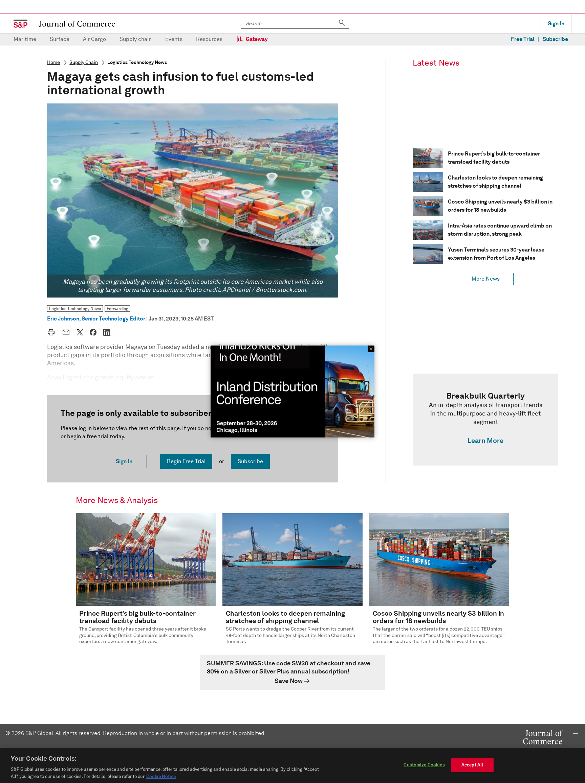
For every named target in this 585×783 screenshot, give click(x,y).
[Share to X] (80, 332)
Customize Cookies (424, 764)
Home (53, 62)
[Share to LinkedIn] (107, 332)
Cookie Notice (161, 776)
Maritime (25, 39)
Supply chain (136, 39)
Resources (209, 39)
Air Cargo (94, 39)
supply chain (83, 62)
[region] (292, 765)
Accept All (472, 764)
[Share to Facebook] (93, 332)
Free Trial (523, 39)
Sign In (556, 23)
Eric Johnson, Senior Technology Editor (96, 318)
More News (486, 279)
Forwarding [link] (117, 308)
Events (173, 39)
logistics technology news (137, 62)
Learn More (485, 440)
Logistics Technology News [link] (75, 308)
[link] (485, 420)
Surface (59, 39)
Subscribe (555, 39)
